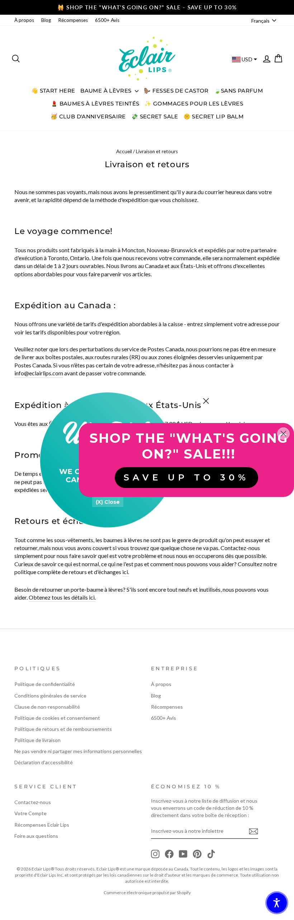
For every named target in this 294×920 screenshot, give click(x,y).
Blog (46, 20)
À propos (24, 20)
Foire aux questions (36, 836)
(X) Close (108, 502)
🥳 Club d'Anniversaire (88, 116)
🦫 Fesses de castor (176, 90)
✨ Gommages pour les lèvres (193, 103)
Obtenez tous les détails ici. (62, 597)
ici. (125, 571)
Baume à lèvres (106, 90)
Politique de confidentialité (44, 684)
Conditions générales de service (50, 696)
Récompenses (73, 20)
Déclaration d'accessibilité (43, 762)
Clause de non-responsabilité (47, 707)
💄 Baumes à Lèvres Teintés (95, 103)
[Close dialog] (206, 401)
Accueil (124, 151)
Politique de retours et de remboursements (63, 729)
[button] (276, 902)
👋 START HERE (53, 90)
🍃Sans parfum (238, 90)
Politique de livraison (37, 740)
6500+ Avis (107, 20)
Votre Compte (30, 813)
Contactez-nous (32, 802)
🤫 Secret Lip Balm (213, 116)
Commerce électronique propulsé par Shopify (147, 892)
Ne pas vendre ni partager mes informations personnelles (78, 751)
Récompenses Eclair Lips (41, 825)
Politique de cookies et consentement (57, 718)
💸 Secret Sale (154, 116)
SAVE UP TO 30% (186, 477)
